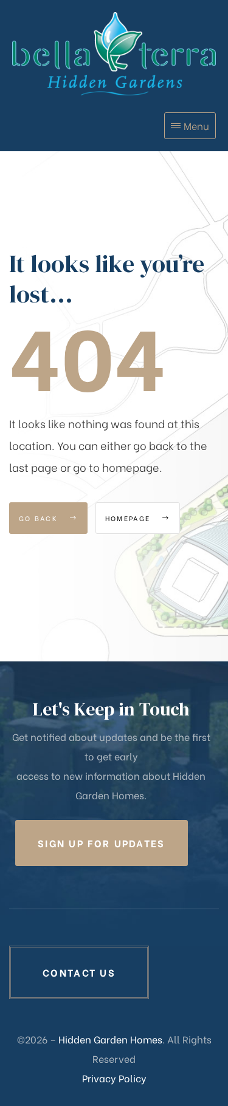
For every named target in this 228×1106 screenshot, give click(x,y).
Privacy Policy (114, 1078)
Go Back (40, 518)
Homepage (129, 518)
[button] (101, 843)
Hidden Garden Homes (110, 1039)
